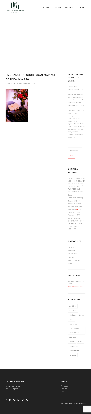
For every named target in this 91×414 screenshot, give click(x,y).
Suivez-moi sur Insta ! (75, 286)
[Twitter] (23, 400)
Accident (72, 306)
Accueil (46, 8)
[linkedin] (19, 400)
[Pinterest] (27, 400)
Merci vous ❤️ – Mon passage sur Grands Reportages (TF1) (75, 212)
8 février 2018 (11, 83)
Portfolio (69, 8)
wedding (72, 355)
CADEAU (72, 310)
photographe (74, 346)
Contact (81, 8)
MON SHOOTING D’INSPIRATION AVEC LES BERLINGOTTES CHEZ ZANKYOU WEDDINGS (76, 223)
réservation (74, 351)
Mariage (72, 337)
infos (71, 320)
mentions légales (12, 389)
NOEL (80, 341)
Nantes (72, 341)
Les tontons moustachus (74, 330)
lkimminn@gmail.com (13, 386)
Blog (62, 391)
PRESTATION (72, 247)
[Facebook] (6, 400)
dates (81, 315)
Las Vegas (73, 324)
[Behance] (14, 400)
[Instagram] (10, 400)
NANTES (71, 257)
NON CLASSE (73, 254)
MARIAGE (71, 251)
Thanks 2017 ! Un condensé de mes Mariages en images (75, 203)
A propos (57, 8)
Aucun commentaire (27, 83)
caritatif (72, 315)
